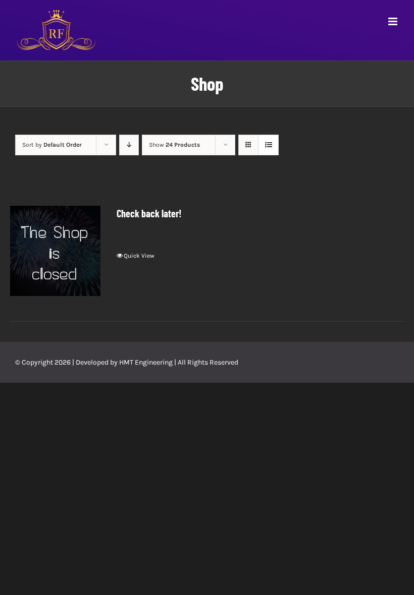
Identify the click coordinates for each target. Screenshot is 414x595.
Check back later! (149, 213)
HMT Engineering (146, 362)
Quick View (139, 255)
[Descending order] (129, 145)
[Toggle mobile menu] (393, 21)
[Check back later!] (55, 251)
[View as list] (268, 145)
